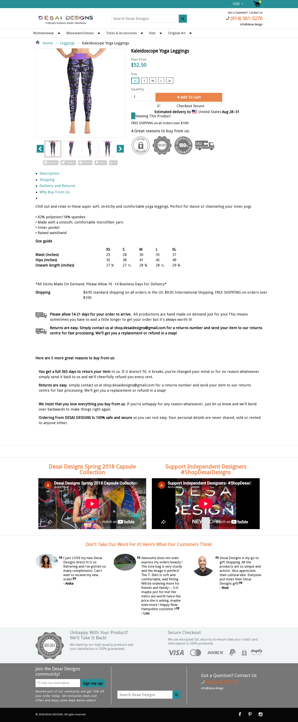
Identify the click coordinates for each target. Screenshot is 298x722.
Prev (40, 149)
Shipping (47, 180)
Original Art (176, 33)
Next (120, 149)
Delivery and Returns (57, 186)
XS (135, 80)
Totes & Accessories (121, 33)
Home (47, 43)
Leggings (67, 43)
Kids (152, 33)
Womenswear (43, 33)
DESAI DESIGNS (54, 714)
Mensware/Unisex (80, 33)
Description (49, 173)
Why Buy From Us (55, 192)
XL (169, 80)
